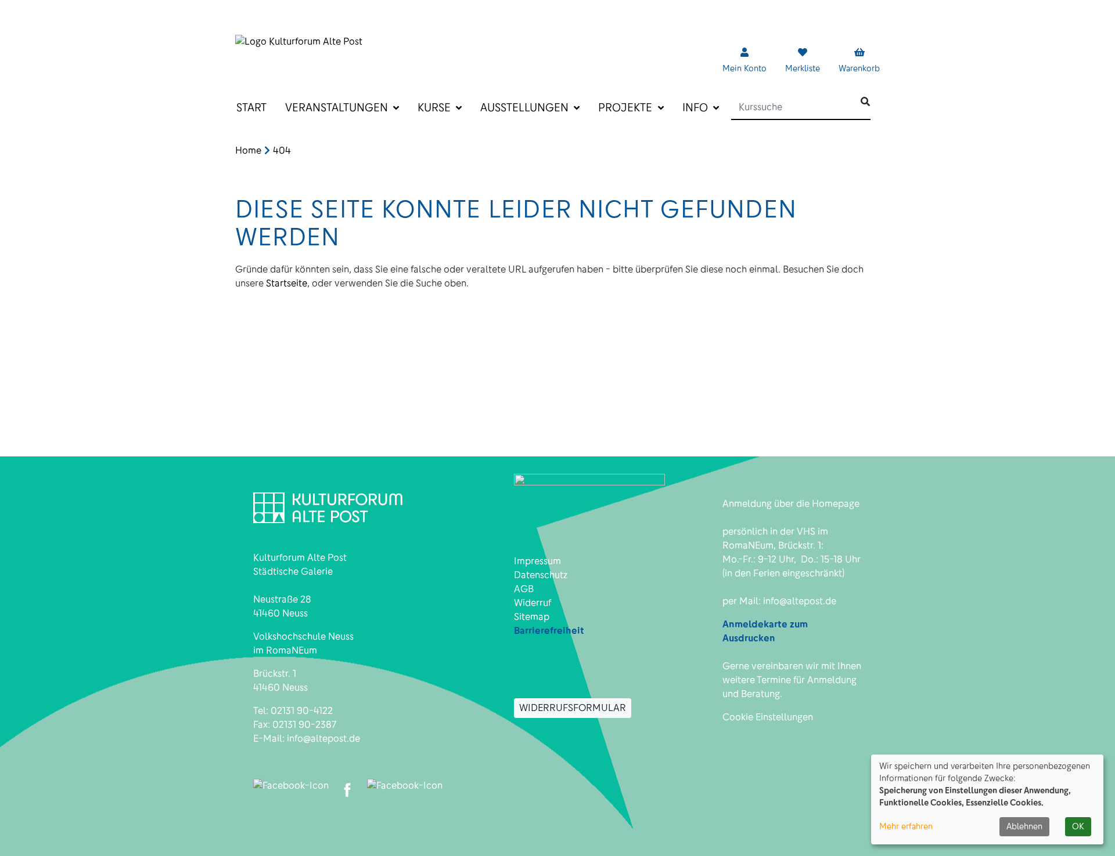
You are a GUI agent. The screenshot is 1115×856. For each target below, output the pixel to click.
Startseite (286, 283)
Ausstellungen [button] (525, 107)
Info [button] (696, 107)
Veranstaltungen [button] (338, 107)
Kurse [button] (436, 107)
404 (282, 150)
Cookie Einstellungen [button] (767, 717)
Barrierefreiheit (549, 631)
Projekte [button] (626, 107)
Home (248, 150)
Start (251, 107)
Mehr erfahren (906, 826)
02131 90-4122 (302, 711)
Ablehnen (1024, 826)
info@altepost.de (323, 738)
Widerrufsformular (572, 708)
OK (1078, 826)
